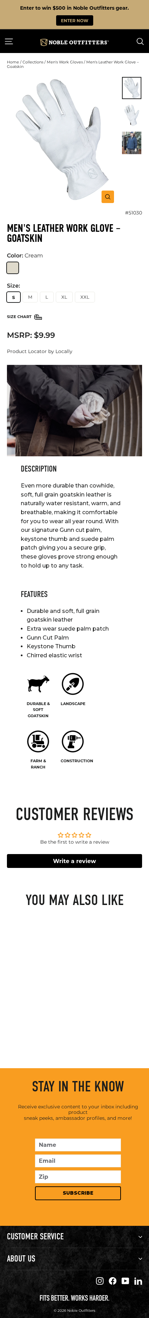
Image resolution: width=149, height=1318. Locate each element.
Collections (33, 62)
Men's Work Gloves (65, 62)
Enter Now (74, 20)
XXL (84, 297)
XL (64, 297)
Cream (12, 268)
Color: (25, 255)
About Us (21, 1259)
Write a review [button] (74, 860)
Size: (13, 285)
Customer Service (35, 1236)
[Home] (74, 42)
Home (13, 62)
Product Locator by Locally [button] (39, 351)
